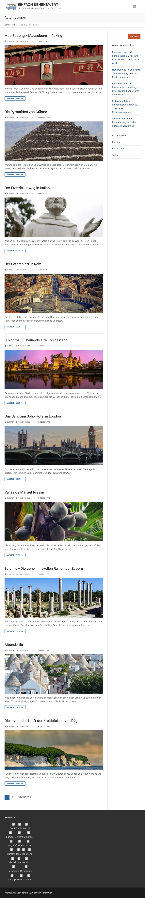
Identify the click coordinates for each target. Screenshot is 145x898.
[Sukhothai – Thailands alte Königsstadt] (54, 369)
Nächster (24, 797)
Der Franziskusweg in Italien (27, 188)
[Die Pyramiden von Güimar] (54, 141)
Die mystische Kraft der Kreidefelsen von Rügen (43, 721)
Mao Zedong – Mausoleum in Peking (33, 36)
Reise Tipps (45, 117)
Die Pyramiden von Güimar (26, 112)
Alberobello (14, 645)
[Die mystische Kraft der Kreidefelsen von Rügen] (54, 750)
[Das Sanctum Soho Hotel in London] (54, 445)
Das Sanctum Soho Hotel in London (33, 416)
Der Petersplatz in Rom (23, 264)
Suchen (134, 36)
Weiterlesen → (15, 98)
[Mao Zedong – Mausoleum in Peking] (54, 65)
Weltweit (44, 41)
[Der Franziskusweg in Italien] (54, 217)
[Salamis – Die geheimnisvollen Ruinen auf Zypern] (54, 598)
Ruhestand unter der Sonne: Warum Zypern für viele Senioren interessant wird (126, 58)
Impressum (10, 892)
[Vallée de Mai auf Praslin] (54, 521)
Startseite (10, 25)
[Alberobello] (54, 674)
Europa (43, 194)
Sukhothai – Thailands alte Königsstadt (36, 340)
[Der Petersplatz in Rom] (54, 293)
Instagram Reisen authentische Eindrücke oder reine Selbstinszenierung (124, 107)
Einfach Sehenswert (38, 5)
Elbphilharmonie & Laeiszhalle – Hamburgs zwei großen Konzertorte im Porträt (125, 89)
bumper (10, 41)
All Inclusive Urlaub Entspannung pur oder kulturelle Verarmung (124, 122)
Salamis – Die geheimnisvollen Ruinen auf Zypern (44, 568)
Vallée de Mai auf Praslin (24, 492)
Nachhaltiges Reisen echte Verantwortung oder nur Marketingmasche (126, 73)
